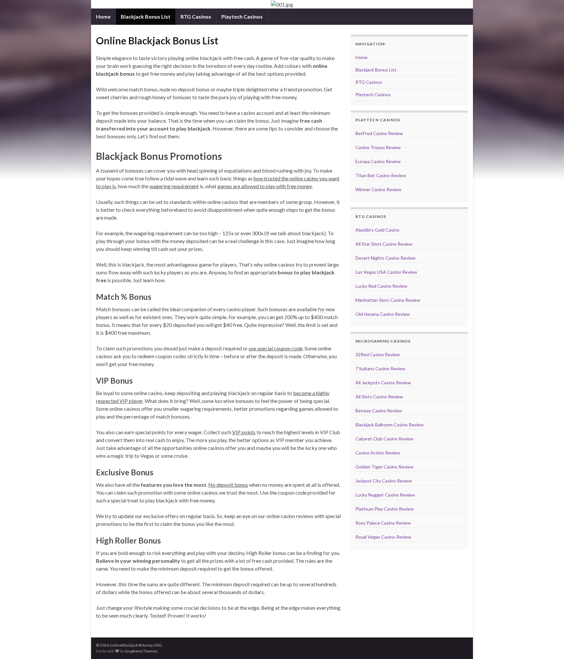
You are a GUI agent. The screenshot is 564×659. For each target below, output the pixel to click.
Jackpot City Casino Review (383, 480)
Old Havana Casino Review (382, 314)
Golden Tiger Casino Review (384, 466)
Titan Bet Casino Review (380, 175)
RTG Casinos (195, 16)
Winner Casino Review (378, 189)
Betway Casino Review (378, 410)
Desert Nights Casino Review (385, 258)
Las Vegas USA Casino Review (386, 272)
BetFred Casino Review (379, 133)
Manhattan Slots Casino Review (387, 300)
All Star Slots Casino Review (384, 244)
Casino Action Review (377, 452)
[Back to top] (549, 644)
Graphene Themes (141, 651)
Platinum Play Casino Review (384, 509)
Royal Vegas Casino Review (383, 537)
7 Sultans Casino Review (380, 368)
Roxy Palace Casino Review (383, 523)
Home (103, 16)
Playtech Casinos (242, 16)
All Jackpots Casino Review (383, 382)
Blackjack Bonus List (145, 16)
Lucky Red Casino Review (381, 286)
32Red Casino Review (377, 354)
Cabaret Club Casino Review (384, 438)
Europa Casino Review (378, 161)
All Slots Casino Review (379, 396)
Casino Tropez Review (378, 147)
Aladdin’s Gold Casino (377, 230)
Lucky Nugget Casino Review (385, 495)
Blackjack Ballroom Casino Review (389, 424)
